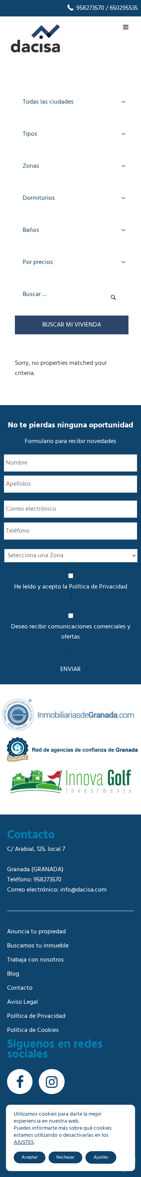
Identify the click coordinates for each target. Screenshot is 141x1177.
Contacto (20, 988)
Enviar (70, 669)
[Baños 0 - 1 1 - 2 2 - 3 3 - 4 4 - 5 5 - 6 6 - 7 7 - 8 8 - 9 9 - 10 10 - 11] (71, 231)
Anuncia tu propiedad (36, 932)
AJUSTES (24, 1142)
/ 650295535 (121, 8)
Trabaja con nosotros (35, 960)
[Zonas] (71, 167)
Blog (13, 974)
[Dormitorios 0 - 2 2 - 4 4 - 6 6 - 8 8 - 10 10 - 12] (71, 199)
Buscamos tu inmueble (38, 946)
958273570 (89, 8)
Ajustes (101, 1157)
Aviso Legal (22, 1002)
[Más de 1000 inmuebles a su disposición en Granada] (35, 51)
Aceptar (30, 1157)
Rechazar (65, 1157)
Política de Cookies (33, 1030)
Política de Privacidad (98, 587)
